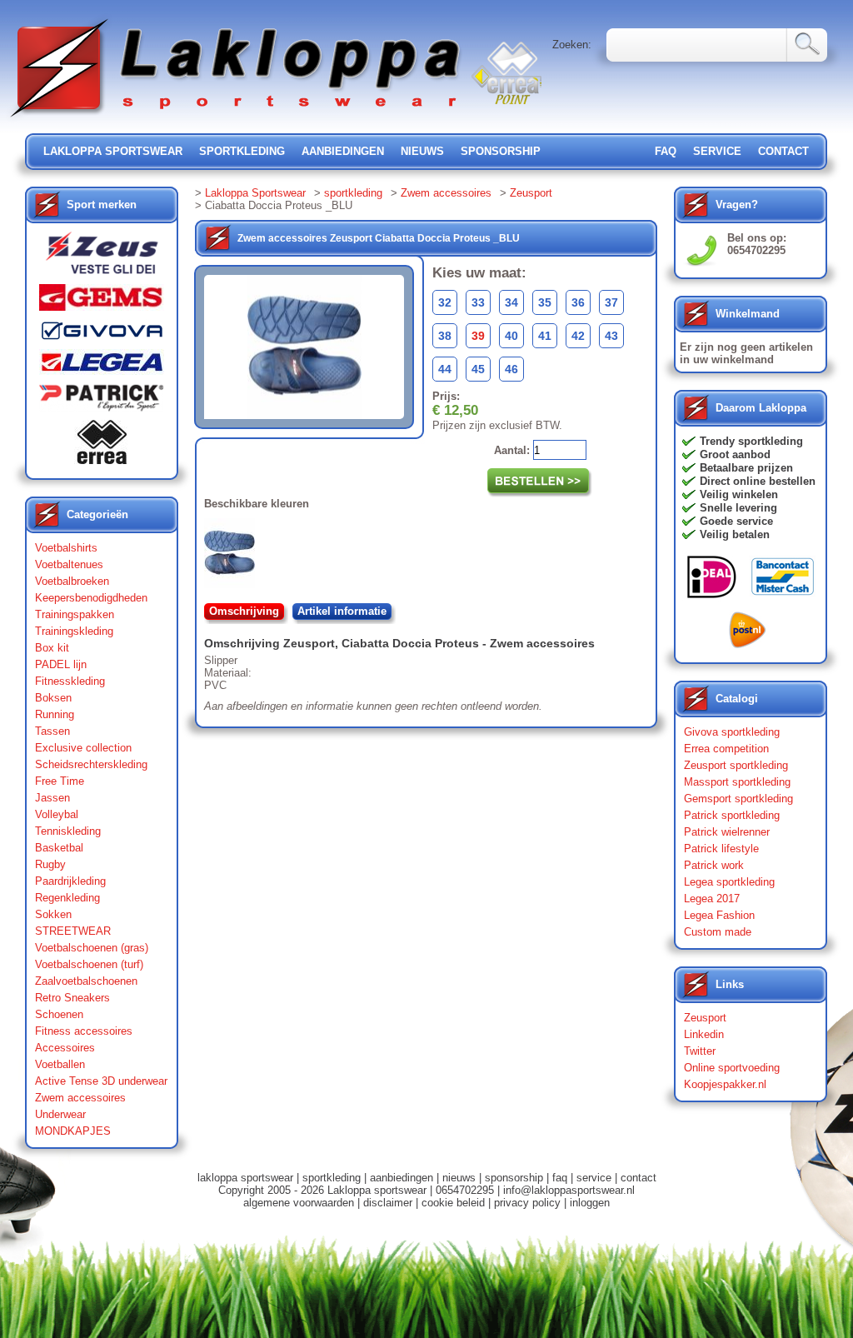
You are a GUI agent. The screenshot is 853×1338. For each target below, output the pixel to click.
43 (611, 335)
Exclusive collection (83, 747)
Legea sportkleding (729, 882)
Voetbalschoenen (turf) (89, 964)
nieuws (422, 151)
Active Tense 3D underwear (101, 1081)
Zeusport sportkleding (736, 765)
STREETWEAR (73, 931)
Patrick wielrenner (727, 832)
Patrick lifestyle (721, 848)
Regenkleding (67, 897)
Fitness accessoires (83, 1031)
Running (54, 714)
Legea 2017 (712, 898)
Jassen (52, 797)
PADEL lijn (61, 664)
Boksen (53, 697)
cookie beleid (453, 1202)
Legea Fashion (719, 915)
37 (611, 302)
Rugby (50, 864)
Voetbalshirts (66, 548)
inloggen (590, 1202)
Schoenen (59, 1014)
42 (578, 335)
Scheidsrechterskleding (91, 764)
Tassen (52, 731)
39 (478, 335)
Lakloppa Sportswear (255, 193)
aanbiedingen (343, 151)
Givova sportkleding (732, 732)
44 (444, 369)
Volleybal (56, 814)
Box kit (52, 648)
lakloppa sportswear (112, 151)
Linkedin (704, 1034)
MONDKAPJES (73, 1131)
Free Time (59, 781)
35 (544, 302)
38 (444, 335)
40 (511, 335)
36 (578, 302)
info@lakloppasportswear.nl (569, 1190)
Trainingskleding (74, 631)
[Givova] (102, 334)
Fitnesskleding (70, 681)
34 (511, 302)
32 (444, 302)
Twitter (700, 1051)
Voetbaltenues (69, 564)
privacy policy (527, 1202)
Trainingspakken (74, 614)
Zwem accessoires (80, 1097)
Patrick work (714, 865)
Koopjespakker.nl (725, 1084)
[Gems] (102, 301)
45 (478, 369)
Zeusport (531, 193)
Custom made (717, 932)
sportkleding (242, 151)
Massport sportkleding (737, 782)
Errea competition (726, 748)
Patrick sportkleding (732, 815)
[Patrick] (102, 401)
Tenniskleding (68, 831)
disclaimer (387, 1202)
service (717, 151)
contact (783, 151)
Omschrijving (244, 611)
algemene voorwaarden (298, 1202)
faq (559, 1177)
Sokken (53, 914)
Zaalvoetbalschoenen (86, 981)
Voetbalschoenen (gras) (91, 947)
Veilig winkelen (739, 494)
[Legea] (102, 366)
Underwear (60, 1114)
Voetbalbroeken (72, 581)
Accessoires (65, 1047)
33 (478, 302)
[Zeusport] (102, 258)
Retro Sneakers (72, 997)
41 (544, 335)
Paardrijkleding (70, 881)
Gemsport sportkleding (738, 798)
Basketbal (59, 847)
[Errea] (102, 446)
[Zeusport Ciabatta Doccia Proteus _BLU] (233, 556)
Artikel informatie (342, 611)
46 (511, 369)
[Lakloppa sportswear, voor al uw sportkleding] (236, 118)
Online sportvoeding (732, 1067)
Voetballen (60, 1064)
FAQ (665, 151)
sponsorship (501, 151)
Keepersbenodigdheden (91, 598)
